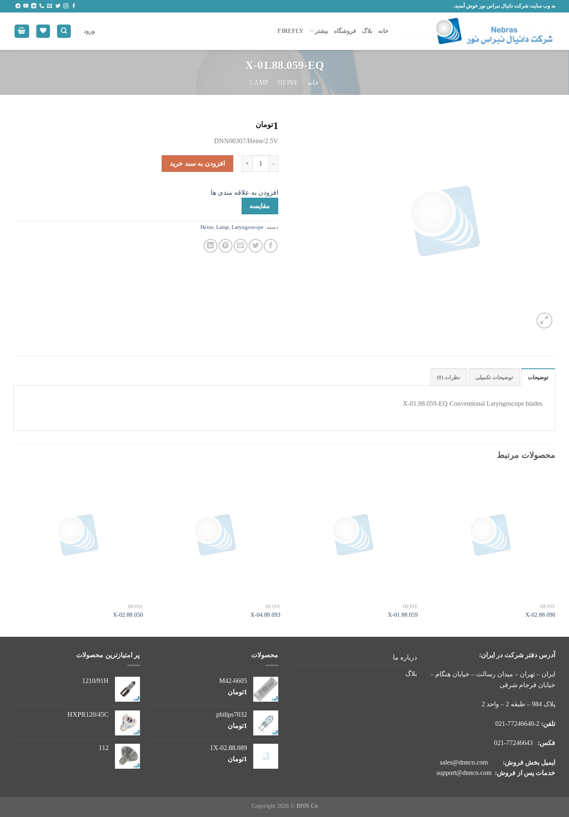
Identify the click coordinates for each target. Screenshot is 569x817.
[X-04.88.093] (215, 534)
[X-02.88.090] (490, 534)
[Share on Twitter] (255, 246)
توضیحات (538, 377)
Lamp (259, 82)
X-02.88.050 (128, 614)
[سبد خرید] (22, 31)
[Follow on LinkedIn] (33, 6)
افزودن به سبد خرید (197, 163)
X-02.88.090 (540, 614)
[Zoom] (545, 321)
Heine (288, 82)
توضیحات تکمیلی (494, 377)
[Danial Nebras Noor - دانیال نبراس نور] (478, 31)
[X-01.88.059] (353, 534)
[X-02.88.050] (78, 534)
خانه (383, 30)
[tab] (538, 377)
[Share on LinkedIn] (210, 246)
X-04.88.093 (265, 614)
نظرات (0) (448, 377)
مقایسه (260, 205)
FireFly (290, 30)
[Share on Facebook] (270, 246)
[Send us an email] (49, 6)
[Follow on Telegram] (17, 6)
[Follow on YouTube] (25, 6)
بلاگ (367, 30)
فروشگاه (345, 30)
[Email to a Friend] (240, 246)
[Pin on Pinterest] (225, 246)
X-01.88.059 (403, 614)
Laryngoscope (248, 227)
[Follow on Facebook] (73, 6)
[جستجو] (64, 31)
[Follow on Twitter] (57, 6)
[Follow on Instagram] (65, 6)
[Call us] (41, 6)
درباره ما (405, 657)
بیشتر (321, 30)
